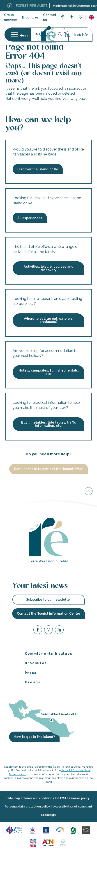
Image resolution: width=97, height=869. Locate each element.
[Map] (63, 17)
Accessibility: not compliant (72, 806)
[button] (91, 17)
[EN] (91, 17)
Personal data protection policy (27, 806)
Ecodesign (48, 815)
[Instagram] (48, 630)
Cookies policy (79, 798)
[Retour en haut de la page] (88, 491)
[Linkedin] (59, 630)
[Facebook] (37, 630)
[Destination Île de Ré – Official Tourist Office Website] (48, 34)
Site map (13, 798)
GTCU (61, 798)
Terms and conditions (38, 798)
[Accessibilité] (71, 17)
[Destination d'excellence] (33, 830)
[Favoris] (80, 17)
